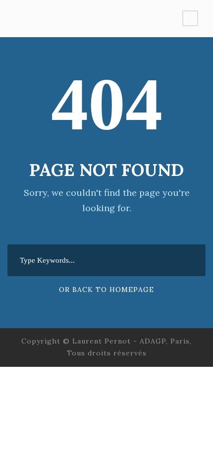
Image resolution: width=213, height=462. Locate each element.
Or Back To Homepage (106, 289)
